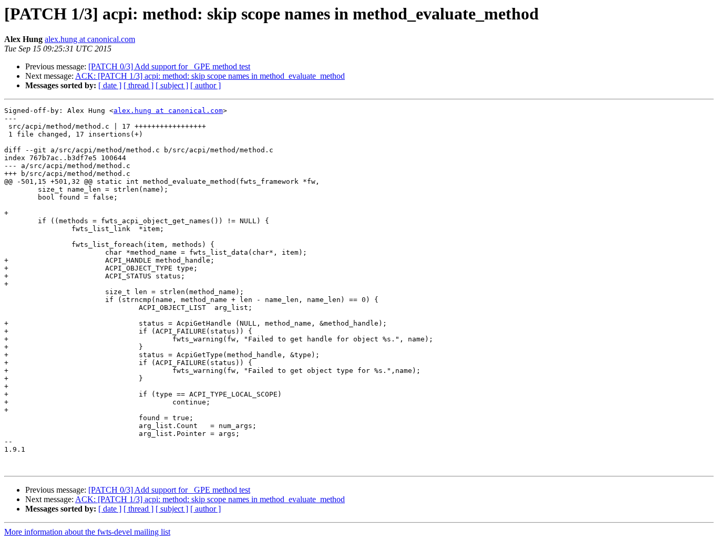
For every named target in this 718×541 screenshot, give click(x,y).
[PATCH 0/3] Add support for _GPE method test (169, 66)
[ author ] (205, 85)
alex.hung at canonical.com (90, 39)
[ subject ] (172, 85)
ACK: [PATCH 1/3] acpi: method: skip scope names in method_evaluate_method (210, 75)
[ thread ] (138, 85)
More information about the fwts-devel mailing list (87, 531)
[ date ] (109, 85)
